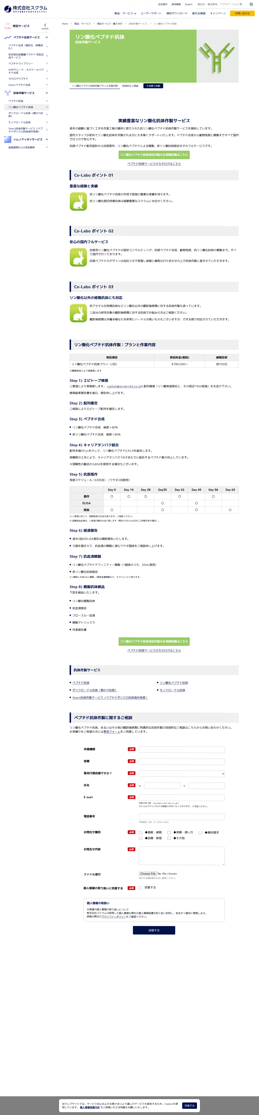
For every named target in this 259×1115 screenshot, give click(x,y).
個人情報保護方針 (90, 1107)
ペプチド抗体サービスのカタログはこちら (154, 163)
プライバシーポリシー (114, 916)
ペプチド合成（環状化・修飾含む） (25, 47)
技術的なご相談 (130, 85)
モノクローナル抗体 (19, 122)
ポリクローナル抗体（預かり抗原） (25, 114)
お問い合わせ (242, 13)
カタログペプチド (18, 78)
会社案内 (162, 4)
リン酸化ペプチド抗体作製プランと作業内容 (95, 85)
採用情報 (176, 4)
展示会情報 (198, 13)
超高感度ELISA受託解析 (21, 147)
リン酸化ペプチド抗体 (20, 107)
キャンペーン (218, 13)
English (188, 4)
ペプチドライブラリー (20, 63)
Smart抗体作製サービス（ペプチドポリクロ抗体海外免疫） (25, 130)
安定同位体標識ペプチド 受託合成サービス (26, 56)
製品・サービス (124, 13)
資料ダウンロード (177, 13)
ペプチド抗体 (15, 100)
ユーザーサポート (151, 13)
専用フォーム (111, 732)
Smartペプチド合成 (19, 85)
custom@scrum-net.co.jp (124, 386)
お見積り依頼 (153, 85)
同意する (190, 1105)
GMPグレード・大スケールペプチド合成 (26, 71)
